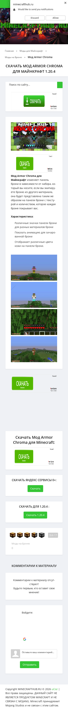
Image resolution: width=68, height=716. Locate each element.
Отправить (29, 664)
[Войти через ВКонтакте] (24, 623)
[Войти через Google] (24, 639)
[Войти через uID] (24, 617)
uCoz (55, 689)
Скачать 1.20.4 (35, 515)
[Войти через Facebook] (24, 628)
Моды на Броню (21, 543)
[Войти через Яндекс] (24, 634)
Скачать (35, 488)
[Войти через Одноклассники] (24, 644)
